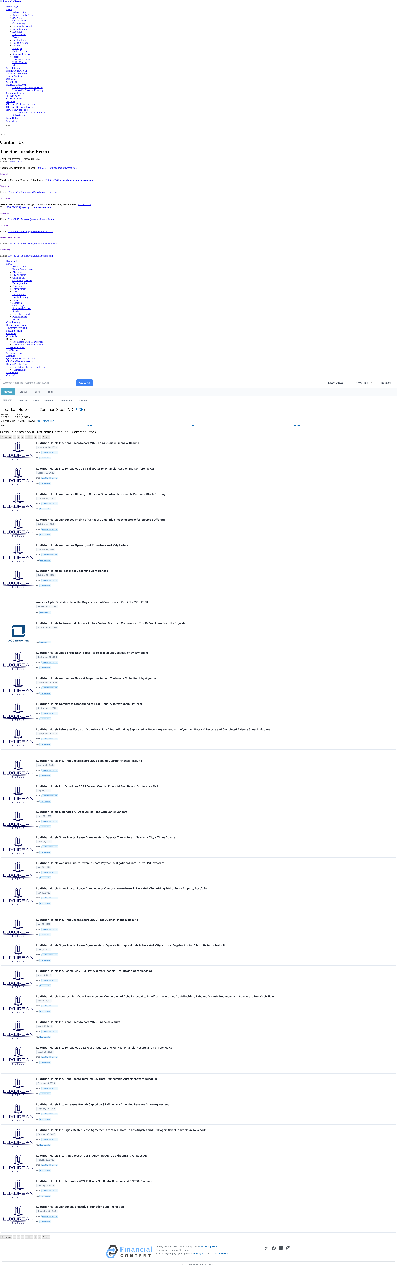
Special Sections (14, 76)
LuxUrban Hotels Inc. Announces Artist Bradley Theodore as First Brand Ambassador (92, 1155)
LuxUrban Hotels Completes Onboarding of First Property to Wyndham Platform (89, 703)
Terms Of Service (220, 1253)
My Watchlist (362, 382)
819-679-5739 (13, 207)
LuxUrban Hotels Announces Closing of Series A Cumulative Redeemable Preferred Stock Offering (101, 494)
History (16, 45)
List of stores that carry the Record (29, 112)
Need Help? (12, 118)
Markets (8, 391)
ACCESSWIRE (45, 612)
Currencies (49, 400)
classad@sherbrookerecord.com (38, 219)
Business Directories (16, 84)
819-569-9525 (15, 219)
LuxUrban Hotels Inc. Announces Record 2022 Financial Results (78, 1022)
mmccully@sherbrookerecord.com (76, 180)
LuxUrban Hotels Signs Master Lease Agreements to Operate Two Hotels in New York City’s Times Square (105, 837)
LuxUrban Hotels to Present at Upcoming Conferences (72, 570)
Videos (15, 65)
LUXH (79, 409)
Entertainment (19, 34)
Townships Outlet (21, 59)
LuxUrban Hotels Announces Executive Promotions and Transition (80, 1206)
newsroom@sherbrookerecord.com (39, 192)
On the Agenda (19, 51)
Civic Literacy (19, 20)
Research (298, 425)
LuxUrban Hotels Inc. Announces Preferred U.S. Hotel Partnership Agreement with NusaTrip (96, 1078)
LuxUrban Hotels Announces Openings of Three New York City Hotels (82, 545)
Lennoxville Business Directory (27, 90)
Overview (23, 400)
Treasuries (82, 400)
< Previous (6, 437)
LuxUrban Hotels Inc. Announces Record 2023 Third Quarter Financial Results (87, 443)
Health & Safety (20, 43)
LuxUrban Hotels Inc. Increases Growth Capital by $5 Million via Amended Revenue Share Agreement (102, 1104)
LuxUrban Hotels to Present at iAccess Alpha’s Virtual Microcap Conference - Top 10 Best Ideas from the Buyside (110, 623)
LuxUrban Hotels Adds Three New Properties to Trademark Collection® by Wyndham (92, 652)
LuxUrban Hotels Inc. (49, 452)
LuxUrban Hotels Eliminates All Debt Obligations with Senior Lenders (81, 811)
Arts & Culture (19, 12)
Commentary (18, 23)
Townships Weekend (16, 73)
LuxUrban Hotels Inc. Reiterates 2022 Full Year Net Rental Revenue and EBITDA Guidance (94, 1181)
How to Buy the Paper (17, 109)
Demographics (19, 29)
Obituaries (11, 79)
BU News (17, 17)
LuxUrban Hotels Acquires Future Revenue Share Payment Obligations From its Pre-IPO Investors (100, 863)
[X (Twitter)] (266, 1252)
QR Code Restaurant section (20, 107)
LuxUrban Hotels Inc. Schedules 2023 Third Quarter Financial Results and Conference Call (95, 468)
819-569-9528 (15, 231)
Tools (51, 391)
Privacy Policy (200, 1253)
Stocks (23, 391)
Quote (89, 425)
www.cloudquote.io (208, 1246)
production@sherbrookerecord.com (39, 243)
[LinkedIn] (281, 1252)
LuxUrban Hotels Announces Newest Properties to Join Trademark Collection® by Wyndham (97, 678)
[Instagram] (288, 1252)
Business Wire (45, 458)
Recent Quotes (335, 382)
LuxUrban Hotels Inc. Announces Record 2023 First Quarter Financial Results (87, 919)
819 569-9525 (15, 161)
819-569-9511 (43, 168)
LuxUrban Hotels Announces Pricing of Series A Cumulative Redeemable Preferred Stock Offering (100, 519)
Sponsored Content (21, 54)
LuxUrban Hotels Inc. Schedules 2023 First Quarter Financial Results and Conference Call (95, 971)
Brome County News (22, 15)
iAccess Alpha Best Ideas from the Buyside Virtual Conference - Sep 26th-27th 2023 (92, 602)
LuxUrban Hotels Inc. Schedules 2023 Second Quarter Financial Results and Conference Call (97, 786)
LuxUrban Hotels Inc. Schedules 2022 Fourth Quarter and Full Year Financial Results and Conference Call (105, 1047)
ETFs (37, 391)
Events (15, 37)
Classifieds (11, 82)
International (66, 400)
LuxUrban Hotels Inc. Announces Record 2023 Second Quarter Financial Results (89, 760)
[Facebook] (274, 1252)
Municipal (17, 48)
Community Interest (22, 26)
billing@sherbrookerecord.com (37, 231)
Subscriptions (19, 115)
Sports (15, 56)
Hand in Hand (19, 40)
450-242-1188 (84, 204)
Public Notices (19, 62)
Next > (46, 437)
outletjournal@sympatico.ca (64, 168)
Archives (10, 101)
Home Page (12, 6)
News (9, 9)
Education (17, 31)
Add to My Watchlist (45, 420)
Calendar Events (14, 98)
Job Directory (13, 95)
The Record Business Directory (27, 87)
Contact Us (11, 121)
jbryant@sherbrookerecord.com (35, 207)
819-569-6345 (52, 180)
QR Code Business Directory (20, 104)
